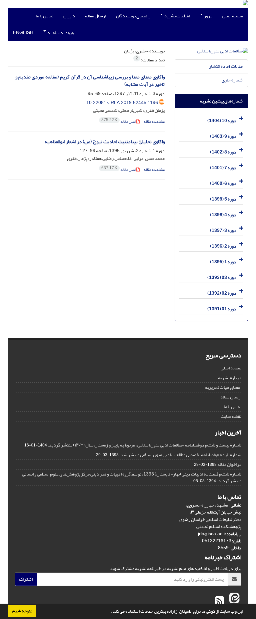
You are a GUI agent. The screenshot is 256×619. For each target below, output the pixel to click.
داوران (69, 15)
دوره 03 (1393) (221, 277)
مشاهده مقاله (154, 121)
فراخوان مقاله (229, 464)
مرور (207, 15)
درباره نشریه (229, 377)
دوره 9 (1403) (223, 136)
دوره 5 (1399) (223, 199)
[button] (109, 612)
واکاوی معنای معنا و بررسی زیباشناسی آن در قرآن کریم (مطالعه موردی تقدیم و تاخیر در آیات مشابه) (90, 80)
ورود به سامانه (60, 32)
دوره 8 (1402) (223, 152)
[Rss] (219, 601)
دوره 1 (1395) (223, 261)
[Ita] (233, 601)
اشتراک (26, 579)
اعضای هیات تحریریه (223, 387)
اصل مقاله (118, 121)
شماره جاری (232, 79)
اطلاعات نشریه (177, 15)
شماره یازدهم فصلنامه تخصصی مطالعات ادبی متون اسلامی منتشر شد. (180, 454)
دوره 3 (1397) (223, 230)
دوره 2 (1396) (223, 246)
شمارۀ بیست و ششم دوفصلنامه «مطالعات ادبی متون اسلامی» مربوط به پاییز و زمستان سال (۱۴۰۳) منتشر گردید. (144, 444)
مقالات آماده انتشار (226, 66)
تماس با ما (44, 15)
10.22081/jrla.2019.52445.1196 (122, 102)
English (23, 32)
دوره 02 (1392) (221, 293)
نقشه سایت (231, 416)
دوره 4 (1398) (223, 214)
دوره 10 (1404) (221, 120)
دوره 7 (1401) (223, 167)
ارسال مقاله (95, 15)
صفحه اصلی (232, 15)
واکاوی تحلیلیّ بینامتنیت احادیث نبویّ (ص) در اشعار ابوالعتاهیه (105, 141)
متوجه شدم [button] (22, 611)
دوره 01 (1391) (221, 308)
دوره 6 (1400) (223, 183)
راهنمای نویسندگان (133, 15)
